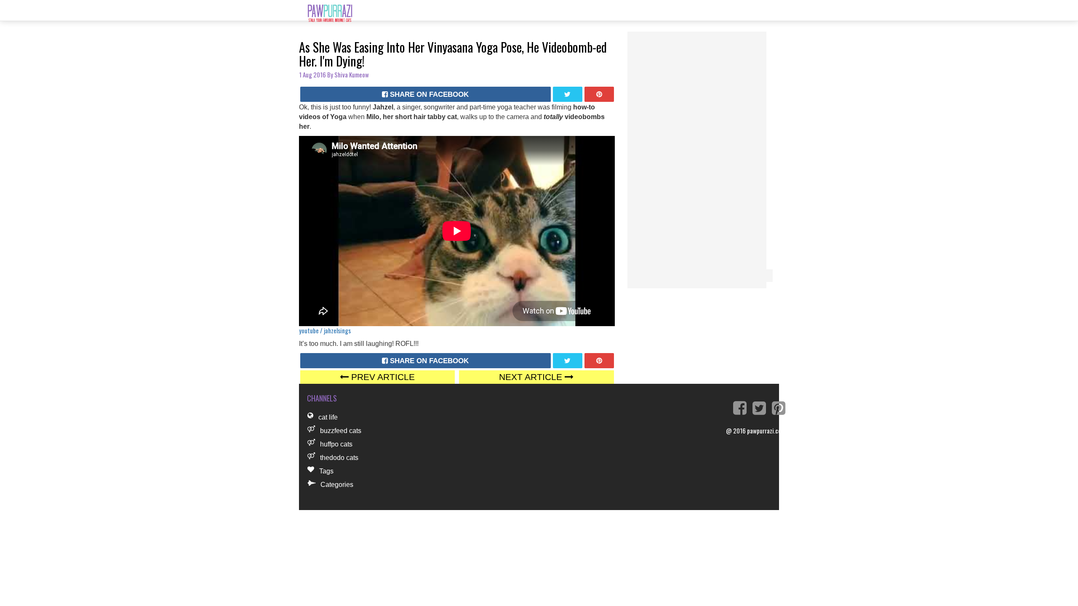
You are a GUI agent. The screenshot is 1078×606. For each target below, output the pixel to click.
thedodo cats (339, 457)
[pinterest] (599, 94)
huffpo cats (336, 444)
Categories (336, 484)
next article (532, 377)
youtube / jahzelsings (325, 330)
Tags (326, 471)
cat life (328, 417)
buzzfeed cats (340, 430)
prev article (382, 377)
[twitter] (567, 94)
